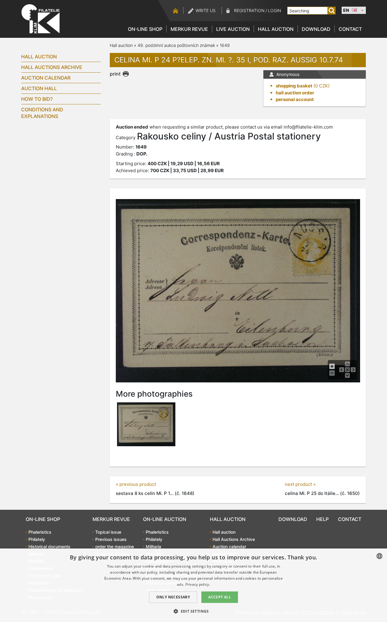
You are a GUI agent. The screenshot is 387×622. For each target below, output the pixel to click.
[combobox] (379, 556)
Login (274, 10)
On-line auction (164, 519)
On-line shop (145, 29)
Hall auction (276, 29)
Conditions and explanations (42, 112)
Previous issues (111, 539)
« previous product (136, 484)
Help (322, 519)
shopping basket (294, 86)
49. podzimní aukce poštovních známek (176, 45)
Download (316, 29)
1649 (225, 45)
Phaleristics (39, 532)
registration (249, 10)
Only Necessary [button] (173, 597)
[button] (193, 611)
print (115, 74)
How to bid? (37, 99)
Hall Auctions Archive (51, 67)
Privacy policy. (197, 584)
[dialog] (193, 585)
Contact (350, 29)
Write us (206, 10)
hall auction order (295, 93)
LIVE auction (233, 29)
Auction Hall (39, 88)
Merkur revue (189, 29)
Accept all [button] (219, 597)
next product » (300, 484)
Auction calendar (45, 78)
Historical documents (49, 546)
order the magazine (114, 546)
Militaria (153, 546)
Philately (36, 539)
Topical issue (108, 532)
